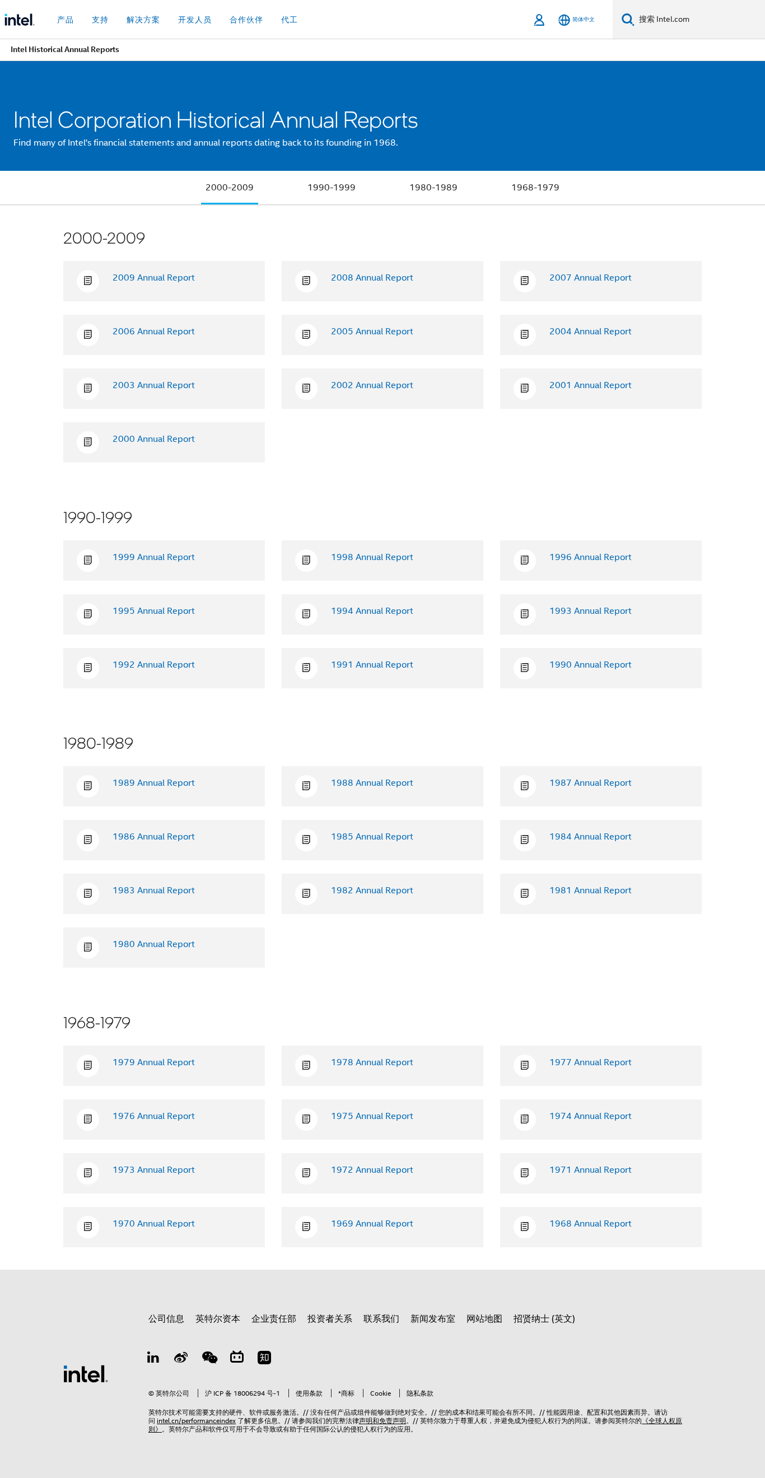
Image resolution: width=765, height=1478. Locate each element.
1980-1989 (433, 187)
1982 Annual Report (372, 890)
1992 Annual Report (154, 664)
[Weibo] (181, 1359)
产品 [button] (65, 20)
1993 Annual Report (590, 611)
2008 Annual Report (372, 277)
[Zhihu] (264, 1359)
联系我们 (381, 1319)
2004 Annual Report (590, 331)
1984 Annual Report (590, 836)
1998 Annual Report (372, 557)
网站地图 (484, 1319)
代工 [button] (289, 20)
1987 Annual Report (590, 783)
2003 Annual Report (154, 385)
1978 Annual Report (372, 1062)
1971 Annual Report (590, 1170)
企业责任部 (273, 1319)
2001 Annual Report (590, 385)
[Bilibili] (236, 1359)
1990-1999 (331, 187)
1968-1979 (535, 187)
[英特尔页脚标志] (85, 1373)
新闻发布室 (433, 1319)
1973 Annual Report (154, 1170)
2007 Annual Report (590, 277)
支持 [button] (100, 20)
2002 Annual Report (372, 385)
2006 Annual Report (154, 331)
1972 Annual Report (372, 1170)
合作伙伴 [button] (246, 20)
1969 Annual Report (372, 1223)
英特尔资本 (217, 1319)
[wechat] (208, 1359)
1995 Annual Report (154, 611)
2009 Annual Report (154, 277)
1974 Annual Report (590, 1116)
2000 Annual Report (154, 439)
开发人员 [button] (195, 20)
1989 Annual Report (154, 783)
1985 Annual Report (372, 836)
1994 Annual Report (372, 611)
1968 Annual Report (590, 1223)
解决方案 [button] (143, 20)
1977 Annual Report (590, 1062)
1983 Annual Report (154, 890)
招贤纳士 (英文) (544, 1319)
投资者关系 (329, 1319)
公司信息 (166, 1319)
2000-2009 (230, 187)
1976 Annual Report (154, 1116)
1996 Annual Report (590, 557)
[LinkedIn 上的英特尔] (153, 1359)
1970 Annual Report (154, 1223)
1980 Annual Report (154, 944)
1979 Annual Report (154, 1062)
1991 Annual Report (372, 664)
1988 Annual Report (372, 783)
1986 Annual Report (154, 836)
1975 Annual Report (372, 1116)
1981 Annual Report (590, 890)
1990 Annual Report (590, 664)
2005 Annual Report (372, 331)
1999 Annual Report (154, 557)
